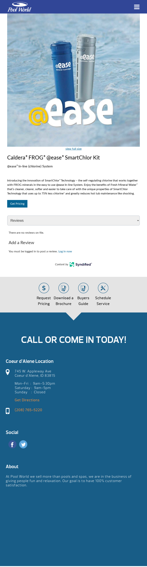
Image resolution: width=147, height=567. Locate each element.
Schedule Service (103, 301)
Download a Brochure (64, 301)
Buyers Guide (83, 301)
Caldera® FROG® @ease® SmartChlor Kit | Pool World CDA (19, 7)
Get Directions (27, 400)
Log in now (65, 251)
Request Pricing (44, 301)
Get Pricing (17, 203)
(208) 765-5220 (28, 410)
